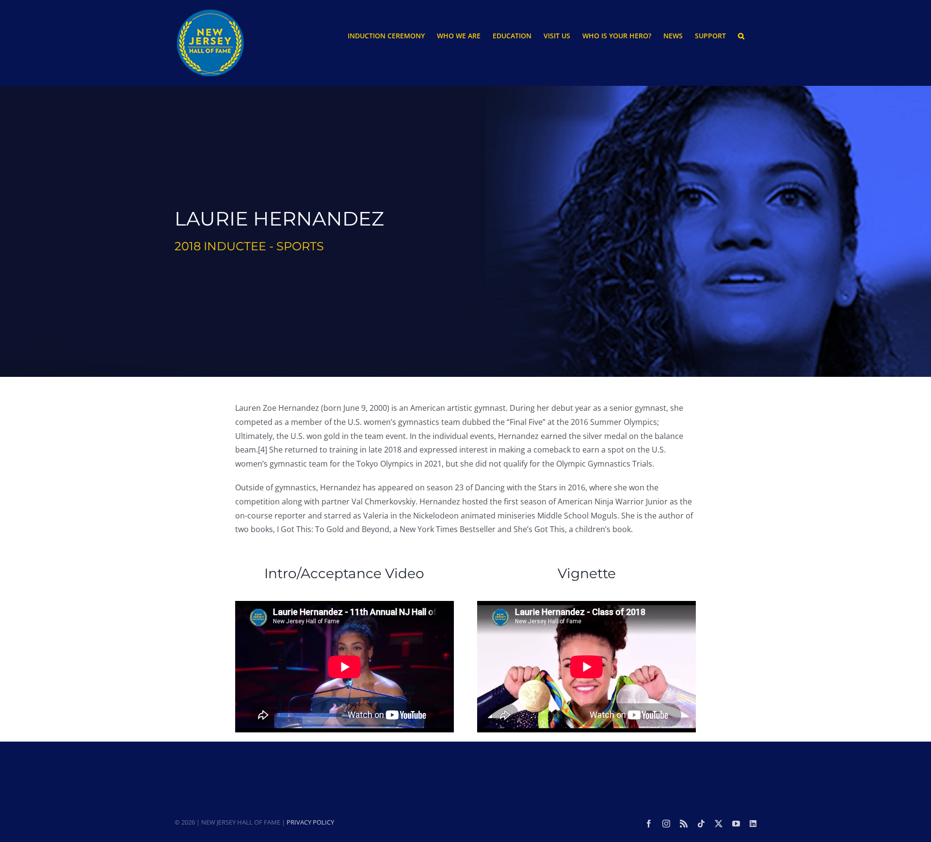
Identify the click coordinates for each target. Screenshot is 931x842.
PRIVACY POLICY (310, 822)
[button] (741, 35)
